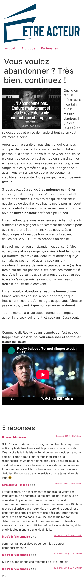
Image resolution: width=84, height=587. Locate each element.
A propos (28, 48)
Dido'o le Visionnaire (16, 536)
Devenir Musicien (14, 437)
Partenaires (49, 48)
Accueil (10, 48)
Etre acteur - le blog (15, 484)
